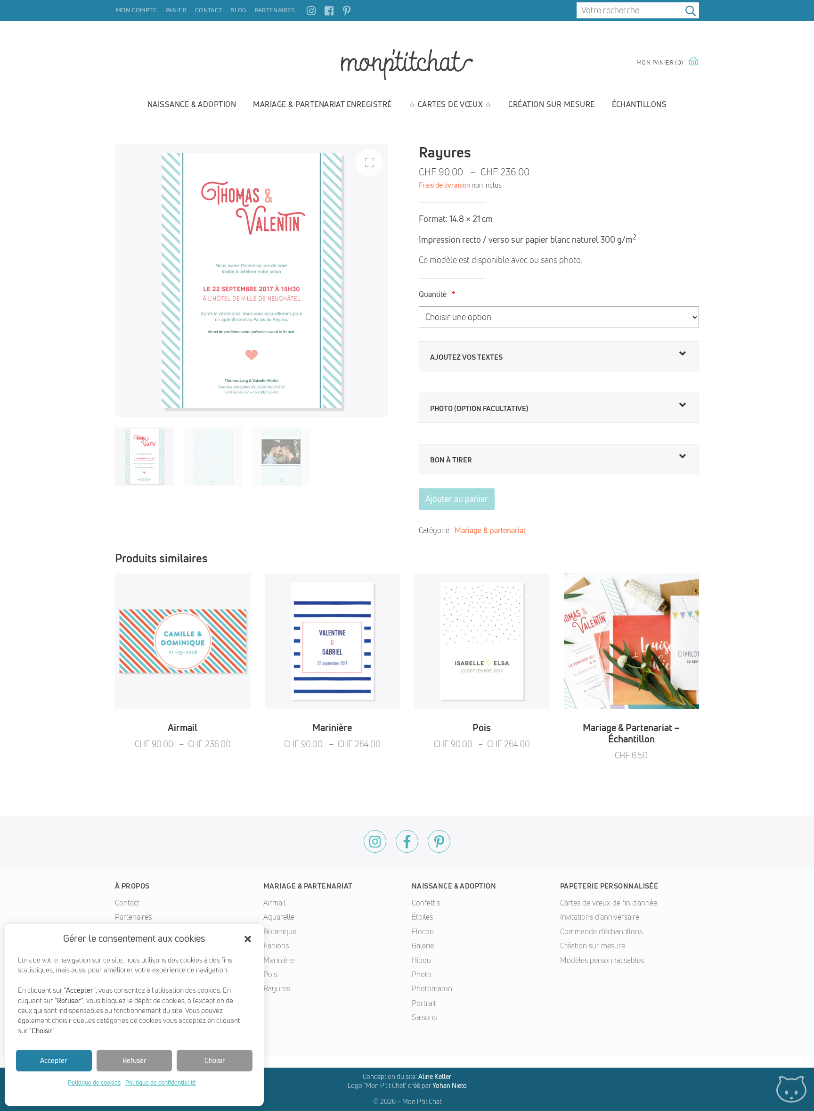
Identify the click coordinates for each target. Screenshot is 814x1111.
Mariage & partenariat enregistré (322, 104)
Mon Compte (136, 10)
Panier (176, 10)
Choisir (214, 1060)
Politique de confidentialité (160, 1082)
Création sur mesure (551, 104)
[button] (247, 939)
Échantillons (639, 104)
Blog (238, 10)
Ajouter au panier (456, 499)
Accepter (53, 1060)
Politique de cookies (94, 1082)
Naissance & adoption (191, 104)
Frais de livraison (444, 185)
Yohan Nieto (449, 1085)
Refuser (134, 1060)
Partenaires (275, 10)
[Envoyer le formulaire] (690, 10)
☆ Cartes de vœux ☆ (450, 104)
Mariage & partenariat (490, 530)
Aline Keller (434, 1076)
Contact (208, 10)
